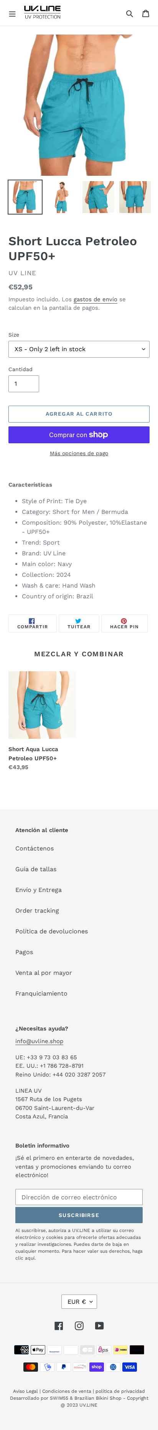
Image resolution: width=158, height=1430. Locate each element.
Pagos (24, 952)
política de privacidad (120, 1391)
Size (13, 335)
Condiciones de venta (66, 1391)
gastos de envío (95, 299)
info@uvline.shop (39, 1041)
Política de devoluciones (51, 931)
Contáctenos (34, 848)
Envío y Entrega (38, 889)
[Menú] (12, 13)
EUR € (76, 1301)
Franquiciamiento (41, 993)
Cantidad (20, 369)
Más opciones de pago (79, 453)
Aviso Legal (25, 1391)
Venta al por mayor (43, 972)
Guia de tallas (35, 869)
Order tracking (37, 910)
